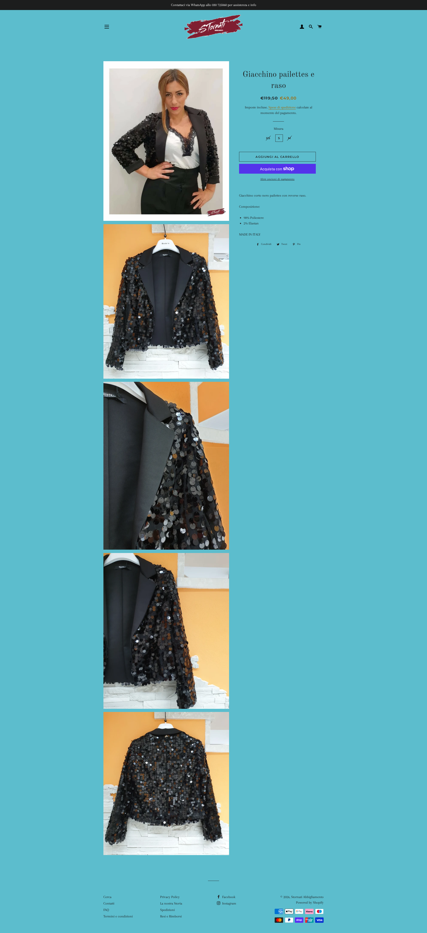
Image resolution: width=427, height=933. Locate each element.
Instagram (228, 903)
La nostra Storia (171, 903)
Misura (278, 129)
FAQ (106, 910)
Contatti (108, 903)
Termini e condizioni (118, 916)
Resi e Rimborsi (171, 916)
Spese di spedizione (282, 107)
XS (268, 138)
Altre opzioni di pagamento (277, 179)
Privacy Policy (170, 897)
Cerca (107, 897)
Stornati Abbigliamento (307, 897)
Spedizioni (167, 910)
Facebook (228, 897)
